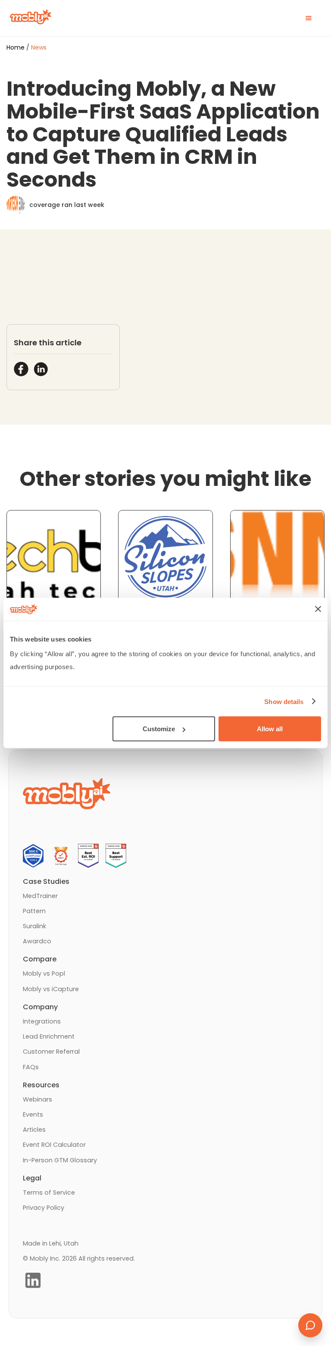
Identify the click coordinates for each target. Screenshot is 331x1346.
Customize (159, 728)
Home (15, 47)
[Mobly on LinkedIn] (33, 1280)
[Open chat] (310, 1325)
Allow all (270, 728)
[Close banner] (318, 609)
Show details (283, 701)
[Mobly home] (30, 17)
